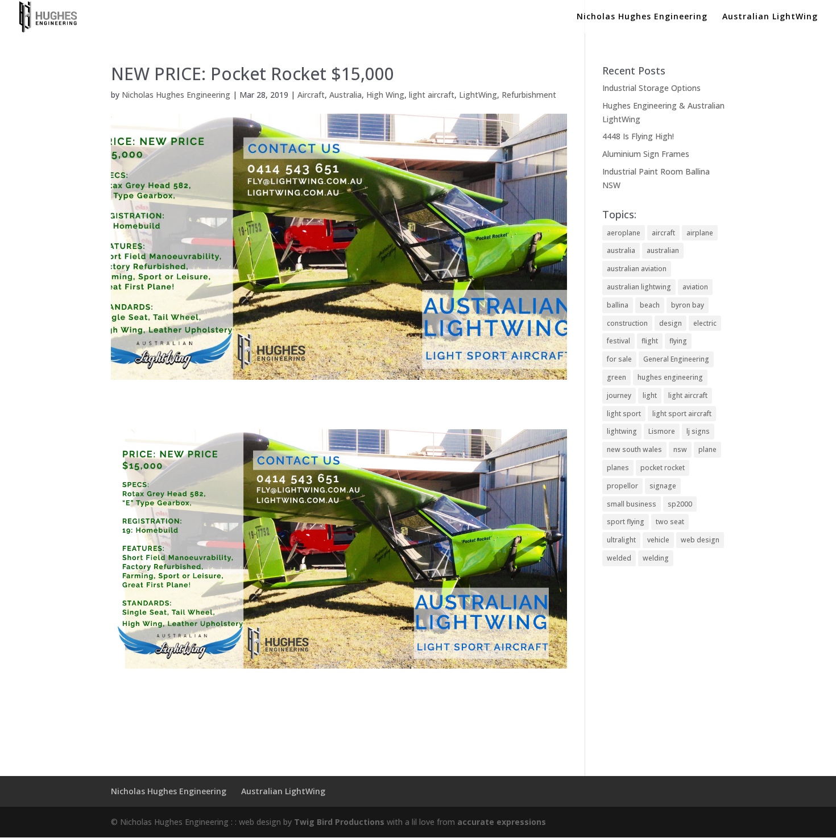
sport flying (625, 521)
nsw (680, 449)
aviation (695, 287)
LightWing (478, 94)
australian (663, 250)
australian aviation (637, 268)
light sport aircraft (681, 413)
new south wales (634, 449)
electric (705, 323)
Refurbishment (529, 94)
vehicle (658, 540)
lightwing (622, 431)
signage (662, 486)
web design (700, 540)
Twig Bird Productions (339, 821)
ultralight (621, 540)
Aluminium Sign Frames (645, 153)
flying (678, 341)
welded (619, 558)
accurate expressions (501, 821)
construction (627, 323)
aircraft (663, 233)
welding (656, 558)
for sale (619, 359)
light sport (624, 413)
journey (619, 395)
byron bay (687, 305)
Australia (345, 94)
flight (650, 341)
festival (618, 341)
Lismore (661, 431)
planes (618, 467)
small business (631, 504)
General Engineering (676, 359)
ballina (617, 305)
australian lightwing (639, 287)
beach (650, 305)
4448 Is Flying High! (638, 136)
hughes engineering (670, 377)
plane (707, 449)
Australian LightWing (770, 17)
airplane (699, 233)
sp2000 (680, 504)
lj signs (698, 431)
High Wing (385, 94)
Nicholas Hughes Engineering (642, 17)
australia (621, 250)
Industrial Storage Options (651, 87)
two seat (670, 521)
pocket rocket (662, 467)
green (616, 377)
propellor (622, 486)
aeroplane (623, 233)
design (670, 323)
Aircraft (311, 94)
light (650, 395)
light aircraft (431, 94)
